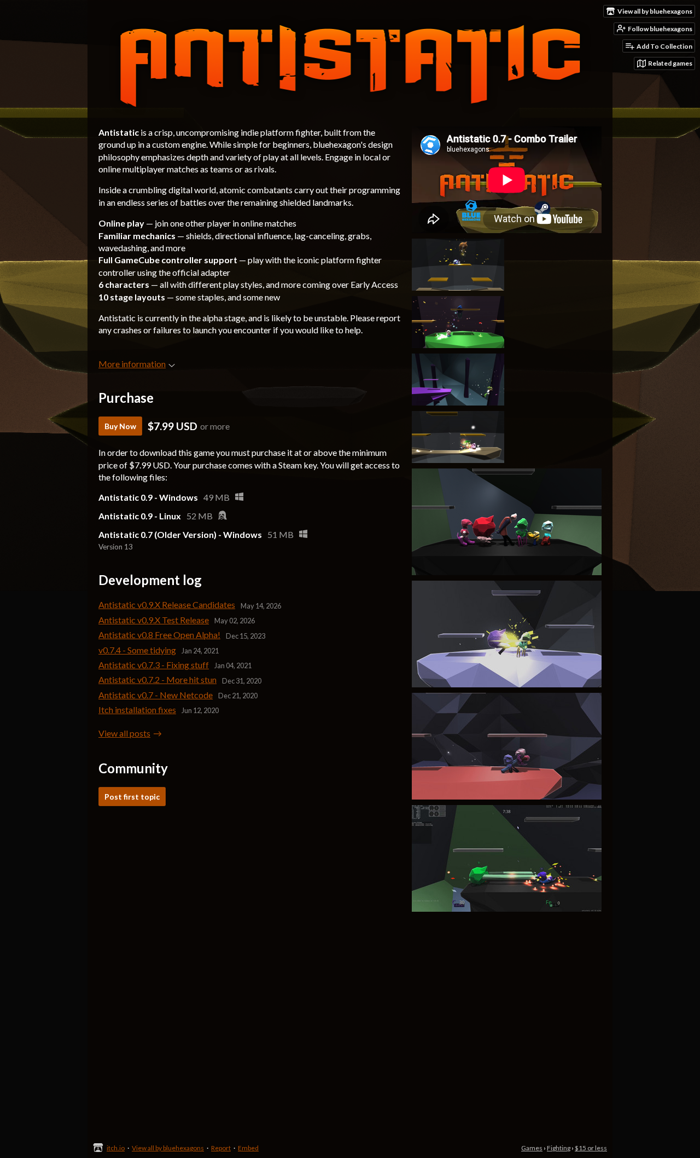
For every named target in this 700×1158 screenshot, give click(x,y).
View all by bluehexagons (168, 1148)
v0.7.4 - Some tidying (137, 650)
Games (531, 1148)
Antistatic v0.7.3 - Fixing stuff (153, 664)
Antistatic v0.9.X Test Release (153, 620)
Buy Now (120, 426)
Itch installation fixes (137, 709)
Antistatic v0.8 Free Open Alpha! (159, 634)
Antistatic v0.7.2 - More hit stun (157, 679)
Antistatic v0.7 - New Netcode (155, 695)
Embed (248, 1148)
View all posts (124, 733)
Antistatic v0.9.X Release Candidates (166, 604)
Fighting (558, 1148)
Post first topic (132, 796)
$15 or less (591, 1148)
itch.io (116, 1148)
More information (132, 363)
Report (221, 1148)
